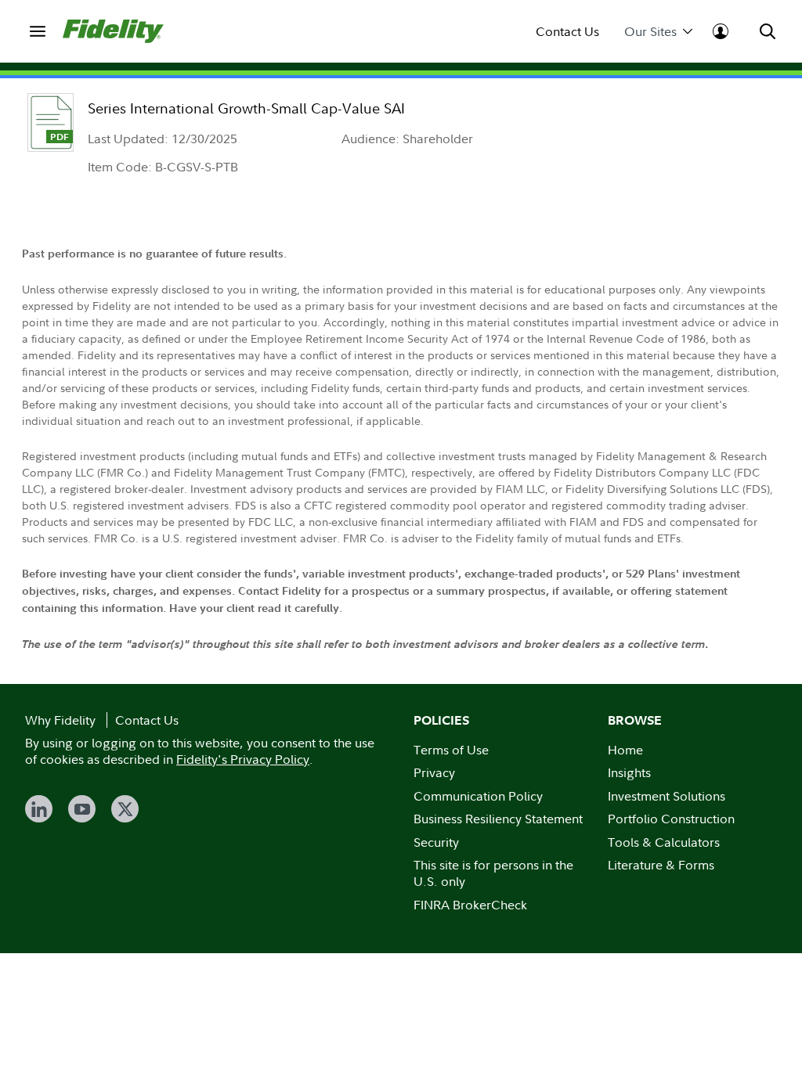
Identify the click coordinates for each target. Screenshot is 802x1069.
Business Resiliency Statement (498, 818)
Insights (629, 772)
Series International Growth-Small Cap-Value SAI (246, 108)
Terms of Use (451, 749)
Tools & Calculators (664, 842)
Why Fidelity (60, 720)
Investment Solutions (666, 795)
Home (625, 749)
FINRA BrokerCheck (470, 904)
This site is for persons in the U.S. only (493, 873)
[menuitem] (37, 31)
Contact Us (567, 31)
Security (436, 842)
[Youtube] (82, 808)
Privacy (434, 772)
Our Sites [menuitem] (650, 31)
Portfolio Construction (671, 818)
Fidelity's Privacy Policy (242, 759)
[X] (125, 808)
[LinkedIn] (38, 808)
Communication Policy (478, 795)
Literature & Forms (661, 864)
